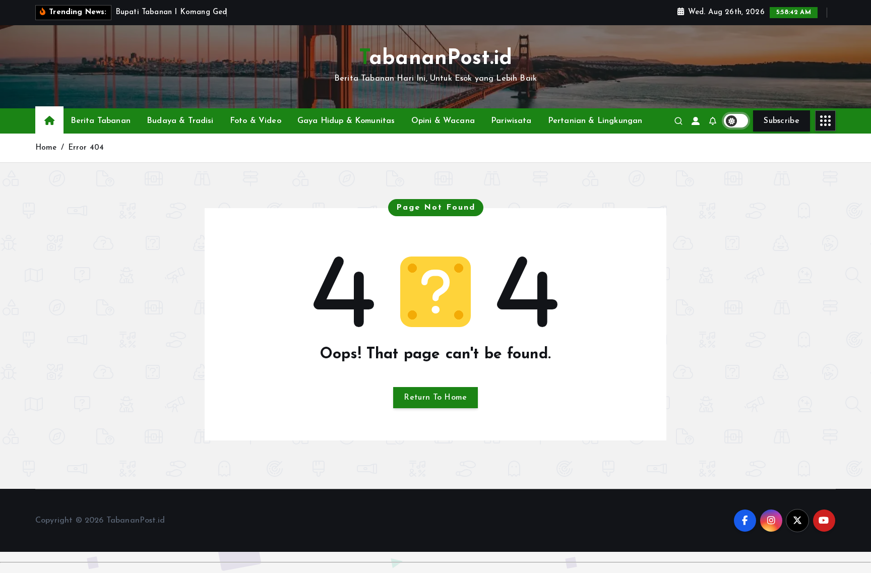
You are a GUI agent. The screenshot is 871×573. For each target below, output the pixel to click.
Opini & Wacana (443, 121)
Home (46, 148)
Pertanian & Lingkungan (595, 121)
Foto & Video (255, 121)
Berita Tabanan (101, 121)
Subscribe (781, 121)
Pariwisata (511, 121)
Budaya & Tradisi (180, 121)
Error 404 (86, 148)
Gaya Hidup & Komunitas (346, 121)
